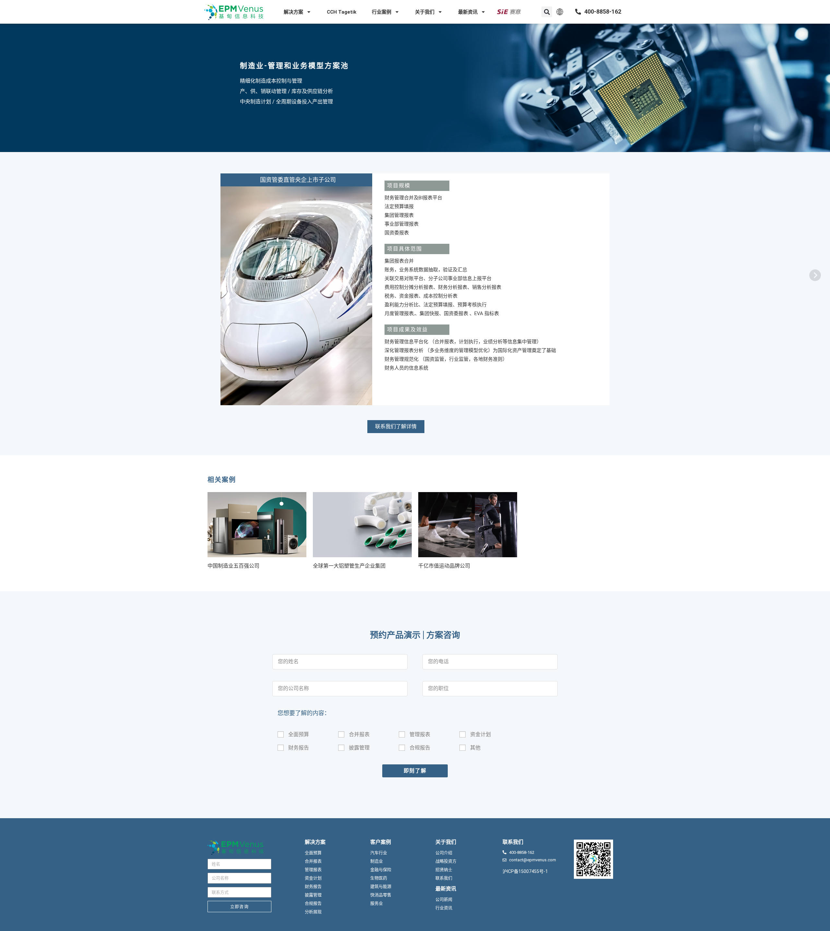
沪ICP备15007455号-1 (525, 871)
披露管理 (359, 748)
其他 (475, 748)
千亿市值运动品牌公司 (444, 566)
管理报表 (419, 734)
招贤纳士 (443, 869)
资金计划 (480, 734)
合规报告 (419, 748)
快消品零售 (380, 894)
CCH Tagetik (341, 12)
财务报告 (298, 748)
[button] (546, 11)
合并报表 (359, 734)
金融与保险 (380, 869)
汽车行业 (378, 852)
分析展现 (313, 911)
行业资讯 (443, 907)
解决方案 (293, 12)
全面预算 (298, 734)
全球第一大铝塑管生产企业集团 (349, 566)
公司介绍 (443, 852)
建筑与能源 (380, 886)
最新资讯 (468, 12)
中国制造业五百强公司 (233, 566)
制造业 (252, 66)
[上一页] (814, 274)
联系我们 (443, 878)
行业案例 (381, 12)
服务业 (376, 903)
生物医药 (378, 878)
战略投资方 (445, 861)
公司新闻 (443, 899)
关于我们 (424, 12)
